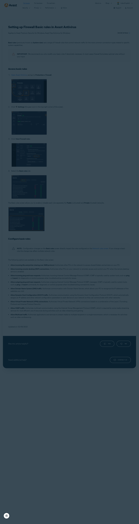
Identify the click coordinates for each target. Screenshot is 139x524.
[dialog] (69, 262)
